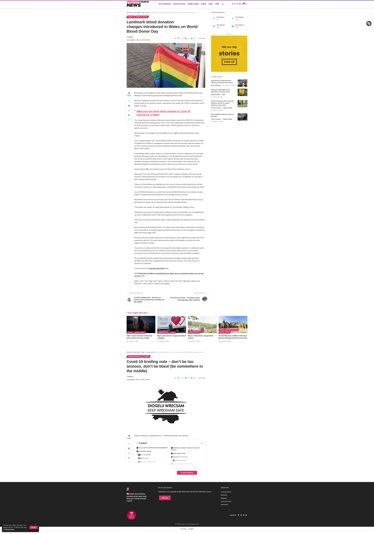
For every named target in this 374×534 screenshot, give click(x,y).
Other (130, 16)
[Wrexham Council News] (138, 4)
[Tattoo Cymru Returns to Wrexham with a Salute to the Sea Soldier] (141, 324)
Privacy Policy (10, 529)
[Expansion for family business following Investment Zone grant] (242, 83)
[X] (235, 4)
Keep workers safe (179, 453)
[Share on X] (185, 38)
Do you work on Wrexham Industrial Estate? (153, 447)
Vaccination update (144, 451)
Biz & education (216, 85)
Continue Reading (187, 473)
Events (130, 332)
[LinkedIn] (240, 4)
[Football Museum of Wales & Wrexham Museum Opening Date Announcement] (233, 324)
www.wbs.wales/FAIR (157, 268)
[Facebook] (233, 4)
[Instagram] (237, 4)
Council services (216, 108)
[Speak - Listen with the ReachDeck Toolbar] (369, 23)
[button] (33, 527)
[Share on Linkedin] (191, 38)
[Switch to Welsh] (223, 4)
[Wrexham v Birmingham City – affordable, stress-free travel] (242, 92)
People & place (141, 16)
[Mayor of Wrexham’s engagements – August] (202, 324)
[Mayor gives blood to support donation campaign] (171, 324)
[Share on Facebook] (182, 38)
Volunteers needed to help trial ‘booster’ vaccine (185, 449)
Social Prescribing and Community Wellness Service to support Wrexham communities (222, 103)
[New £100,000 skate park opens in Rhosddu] (242, 117)
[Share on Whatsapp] (188, 38)
